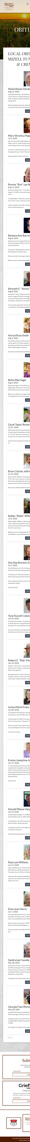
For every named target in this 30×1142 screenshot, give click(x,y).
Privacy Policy (23, 1140)
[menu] (27, 4)
